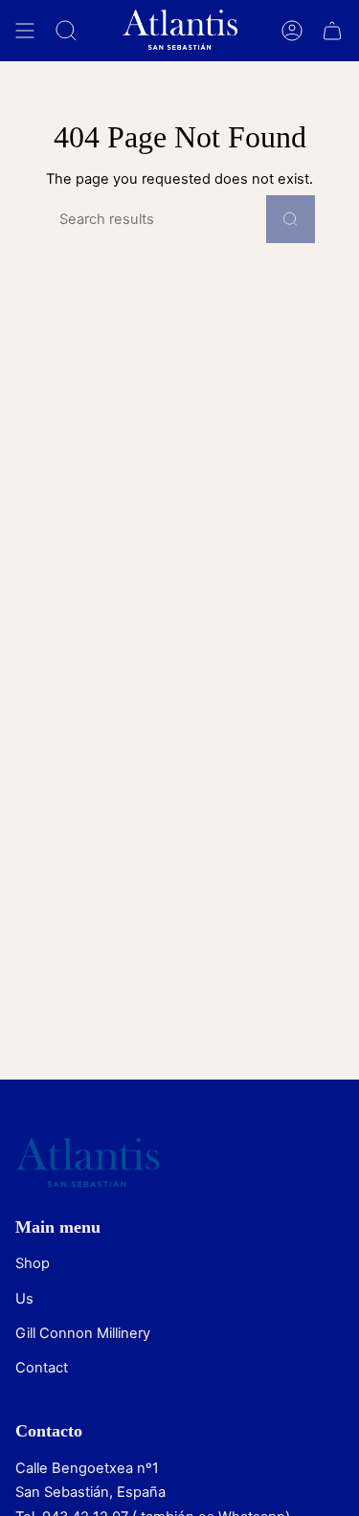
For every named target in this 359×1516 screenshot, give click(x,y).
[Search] (290, 219)
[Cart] (332, 31)
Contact (41, 1367)
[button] (66, 31)
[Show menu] (25, 31)
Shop (32, 1263)
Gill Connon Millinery (82, 1333)
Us (24, 1298)
